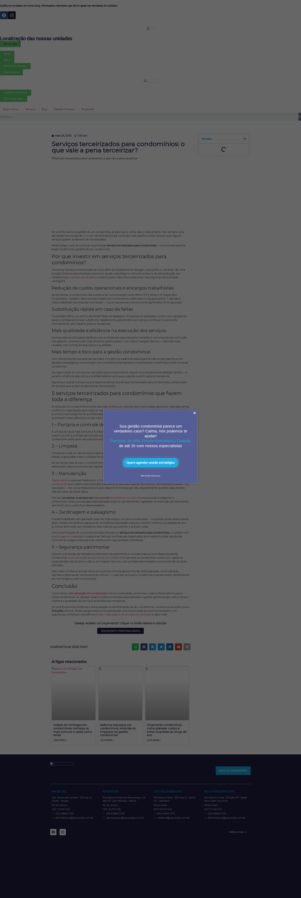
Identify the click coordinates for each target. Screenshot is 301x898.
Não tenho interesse (150, 475)
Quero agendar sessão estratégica (150, 462)
